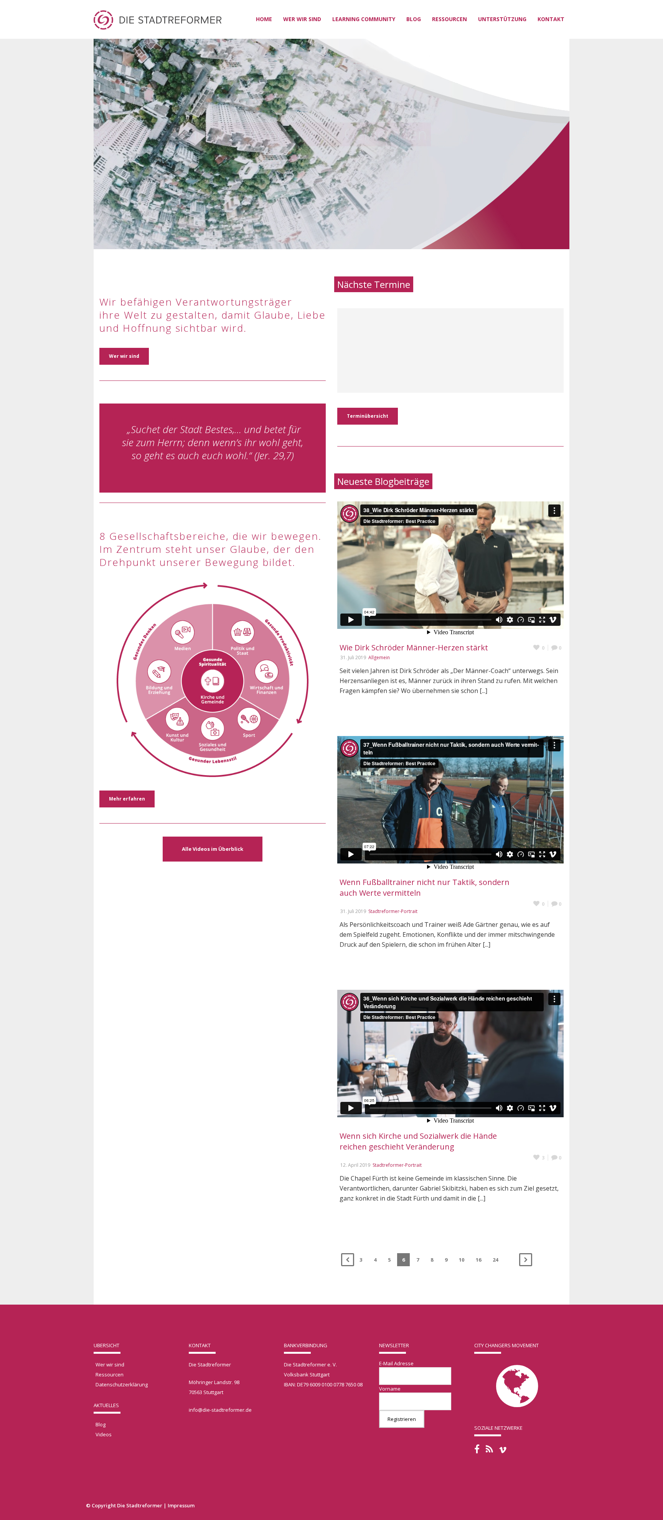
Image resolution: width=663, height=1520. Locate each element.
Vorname (390, 1388)
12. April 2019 (355, 1165)
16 (478, 1259)
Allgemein (379, 657)
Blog (413, 19)
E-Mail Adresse (396, 1363)
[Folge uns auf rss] (489, 1449)
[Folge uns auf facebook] (477, 1449)
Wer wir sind (302, 19)
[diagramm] (212, 672)
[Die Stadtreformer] (157, 19)
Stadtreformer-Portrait (392, 911)
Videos (104, 1434)
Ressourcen (110, 1374)
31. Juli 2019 (353, 657)
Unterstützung (502, 19)
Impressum (181, 1505)
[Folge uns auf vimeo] (502, 1450)
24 (495, 1259)
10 (461, 1259)
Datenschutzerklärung (122, 1384)
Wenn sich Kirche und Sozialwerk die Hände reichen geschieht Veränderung (418, 1141)
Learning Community (363, 19)
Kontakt (551, 19)
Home (264, 19)
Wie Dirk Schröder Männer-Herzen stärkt (414, 647)
